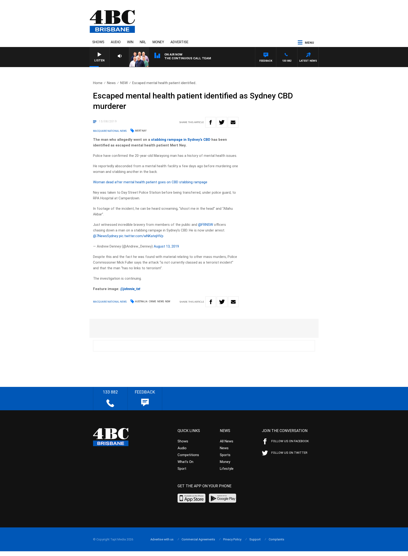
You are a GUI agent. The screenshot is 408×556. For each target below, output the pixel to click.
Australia (141, 301)
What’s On (185, 462)
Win (130, 42)
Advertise (179, 42)
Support (255, 539)
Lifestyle (227, 468)
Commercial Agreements (198, 539)
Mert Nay (140, 130)
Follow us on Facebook (290, 441)
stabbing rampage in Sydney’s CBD (180, 139)
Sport (182, 468)
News (111, 83)
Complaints (276, 539)
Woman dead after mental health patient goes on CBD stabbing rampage (150, 182)
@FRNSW (205, 224)
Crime (152, 301)
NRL (143, 42)
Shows (98, 42)
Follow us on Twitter (289, 452)
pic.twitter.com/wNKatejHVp (141, 236)
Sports (225, 455)
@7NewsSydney (105, 236)
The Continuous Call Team (187, 58)
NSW (124, 83)
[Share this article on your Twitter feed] (222, 122)
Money (158, 42)
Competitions (188, 455)
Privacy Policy (232, 539)
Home (97, 83)
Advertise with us (162, 539)
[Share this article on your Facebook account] (210, 122)
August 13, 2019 (166, 246)
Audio (116, 42)
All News (226, 441)
